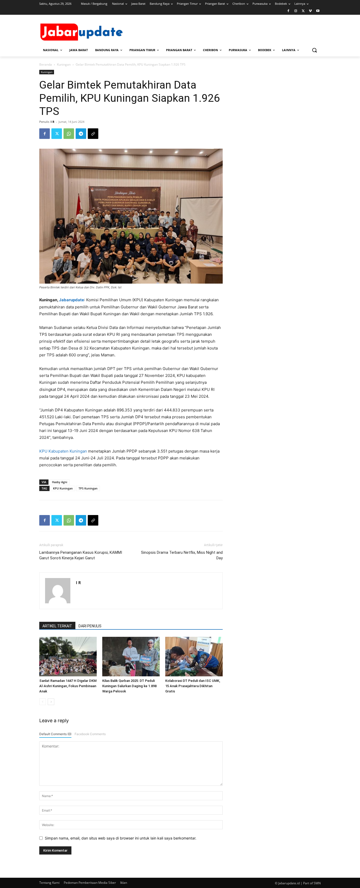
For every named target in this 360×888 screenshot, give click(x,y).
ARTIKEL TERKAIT (57, 626)
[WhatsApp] (69, 133)
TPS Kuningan (88, 488)
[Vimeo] (310, 11)
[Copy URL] (93, 133)
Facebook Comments (90, 734)
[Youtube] (318, 11)
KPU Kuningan (63, 488)
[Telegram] (81, 133)
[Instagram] (296, 11)
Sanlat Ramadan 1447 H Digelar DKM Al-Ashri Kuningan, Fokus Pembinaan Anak (67, 686)
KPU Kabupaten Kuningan (63, 451)
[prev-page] (42, 701)
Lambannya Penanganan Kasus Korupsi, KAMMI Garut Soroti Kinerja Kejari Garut (80, 555)
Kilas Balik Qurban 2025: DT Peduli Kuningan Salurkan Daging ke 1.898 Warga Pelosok (129, 686)
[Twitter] (303, 11)
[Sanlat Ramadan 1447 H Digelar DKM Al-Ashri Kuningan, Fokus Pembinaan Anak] (68, 656)
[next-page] (51, 701)
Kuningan (64, 64)
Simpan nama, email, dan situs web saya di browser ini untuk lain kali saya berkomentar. (120, 838)
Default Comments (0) (55, 734)
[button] (314, 50)
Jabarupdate (71, 299)
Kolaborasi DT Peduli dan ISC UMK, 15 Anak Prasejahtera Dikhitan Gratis (192, 686)
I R (52, 122)
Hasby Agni (59, 482)
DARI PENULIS (90, 626)
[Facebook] (288, 11)
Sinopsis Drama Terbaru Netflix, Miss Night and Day (182, 555)
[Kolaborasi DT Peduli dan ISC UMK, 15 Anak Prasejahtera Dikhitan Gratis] (194, 656)
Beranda (45, 64)
